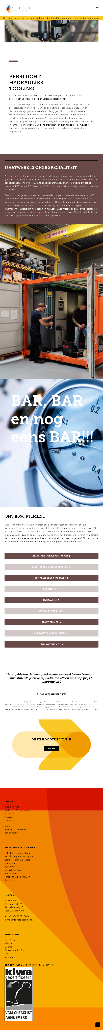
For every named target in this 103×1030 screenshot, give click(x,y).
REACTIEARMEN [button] (50, 622)
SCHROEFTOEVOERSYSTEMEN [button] (50, 633)
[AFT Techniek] (32, 8)
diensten (9, 880)
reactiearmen (11, 873)
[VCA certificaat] (19, 994)
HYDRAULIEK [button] (50, 600)
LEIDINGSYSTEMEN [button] (50, 644)
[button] (97, 8)
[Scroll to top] (97, 1024)
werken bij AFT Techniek (17, 810)
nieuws (8, 817)
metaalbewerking (13, 870)
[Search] (89, 8)
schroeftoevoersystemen (17, 876)
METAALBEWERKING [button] (50, 611)
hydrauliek (10, 866)
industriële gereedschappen (19, 853)
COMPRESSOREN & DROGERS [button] (50, 578)
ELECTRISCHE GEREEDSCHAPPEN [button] (50, 567)
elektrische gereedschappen (19, 856)
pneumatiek (11, 863)
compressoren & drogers (17, 859)
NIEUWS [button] (51, 748)
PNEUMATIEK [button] (50, 589)
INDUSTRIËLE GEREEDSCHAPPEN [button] (50, 556)
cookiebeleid (11, 832)
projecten (9, 813)
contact (8, 820)
